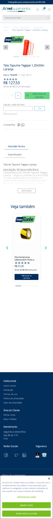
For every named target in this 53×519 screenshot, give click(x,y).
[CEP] (18, 108)
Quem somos (10, 385)
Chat (6, 438)
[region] (26, 497)
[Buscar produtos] (49, 17)
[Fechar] (49, 478)
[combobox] (26, 17)
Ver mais (26, 190)
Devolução (8, 390)
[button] (7, 247)
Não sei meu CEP (10, 113)
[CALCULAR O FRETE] (39, 108)
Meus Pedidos (10, 419)
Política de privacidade (14, 398)
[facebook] (18, 125)
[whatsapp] (23, 125)
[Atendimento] (32, 9)
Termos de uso (10, 394)
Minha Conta (9, 414)
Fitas (5, 30)
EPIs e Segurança (21, 27)
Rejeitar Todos (26, 505)
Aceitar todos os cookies (26, 513)
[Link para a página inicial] (8, 27)
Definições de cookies (26, 497)
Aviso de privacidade (13, 402)
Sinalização (39, 27)
